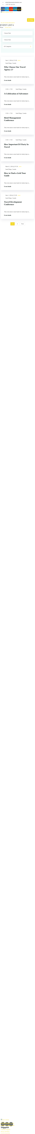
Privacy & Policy (5, 1131)
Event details (7, 80)
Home (1, 27)
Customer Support (5, 1129)
